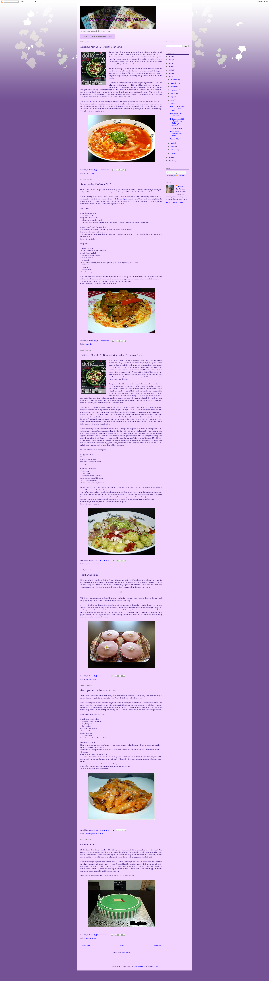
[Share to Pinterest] (125, 170)
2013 (170, 73)
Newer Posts (86, 945)
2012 (170, 77)
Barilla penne (107, 738)
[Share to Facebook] (123, 170)
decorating (93, 938)
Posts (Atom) (126, 952)
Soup (92, 173)
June (172, 100)
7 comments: (104, 676)
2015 (170, 66)
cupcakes (93, 679)
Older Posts (157, 945)
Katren (180, 186)
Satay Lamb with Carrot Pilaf (95, 184)
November (174, 83)
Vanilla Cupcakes (89, 574)
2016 (170, 63)
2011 (170, 157)
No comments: (105, 170)
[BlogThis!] (119, 170)
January (173, 153)
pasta (97, 564)
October (173, 86)
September (174, 90)
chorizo (88, 833)
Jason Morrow (138, 966)
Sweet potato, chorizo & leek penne (98, 690)
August (173, 93)
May (93, 564)
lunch (87, 173)
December (174, 80)
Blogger (155, 966)
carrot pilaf (123, 199)
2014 (170, 70)
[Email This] (117, 170)
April (172, 143)
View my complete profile (174, 202)
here (91, 101)
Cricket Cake (87, 844)
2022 (170, 56)
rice (91, 344)
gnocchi (88, 564)
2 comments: (104, 935)
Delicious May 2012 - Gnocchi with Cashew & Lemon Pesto (111, 355)
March (173, 146)
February (174, 150)
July (172, 96)
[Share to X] (121, 170)
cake (87, 679)
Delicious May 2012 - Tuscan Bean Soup (101, 46)
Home (85, 36)
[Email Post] (113, 170)
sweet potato (100, 833)
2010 (170, 161)
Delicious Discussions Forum (102, 36)
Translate (182, 175)
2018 (170, 60)
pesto (101, 564)
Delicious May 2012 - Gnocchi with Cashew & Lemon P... (177, 122)
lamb (87, 344)
